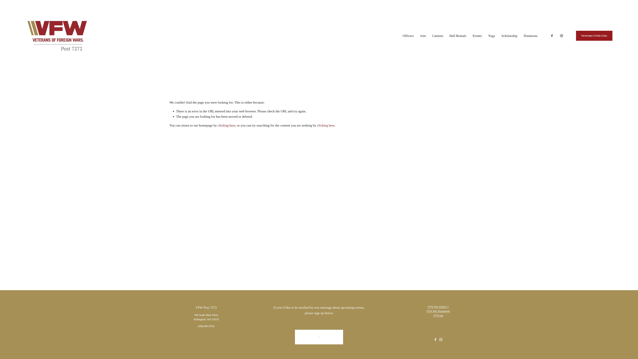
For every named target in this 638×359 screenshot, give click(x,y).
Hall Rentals (457, 36)
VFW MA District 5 (438, 306)
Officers (408, 36)
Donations (530, 36)
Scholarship (509, 36)
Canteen (437, 36)
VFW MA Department (438, 311)
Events (477, 36)
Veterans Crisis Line (594, 36)
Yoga (491, 36)
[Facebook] (552, 35)
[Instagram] (561, 35)
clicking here (226, 125)
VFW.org (438, 315)
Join (423, 36)
